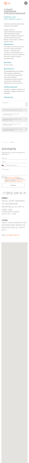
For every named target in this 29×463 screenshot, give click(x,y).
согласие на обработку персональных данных (12, 177)
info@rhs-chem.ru (12, 235)
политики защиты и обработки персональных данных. (15, 180)
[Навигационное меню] (26, 3)
